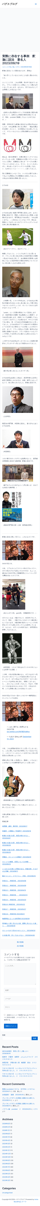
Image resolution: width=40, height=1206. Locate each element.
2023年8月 (6, 1164)
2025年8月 (6, 1134)
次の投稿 (20, 946)
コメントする (6, 67)
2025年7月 (6, 1137)
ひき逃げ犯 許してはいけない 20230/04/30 (18, 935)
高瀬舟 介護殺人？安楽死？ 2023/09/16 (16, 831)
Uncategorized (7, 1193)
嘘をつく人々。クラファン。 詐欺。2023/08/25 (19, 876)
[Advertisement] (20, 29)
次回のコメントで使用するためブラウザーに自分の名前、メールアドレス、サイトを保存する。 (19, 1017)
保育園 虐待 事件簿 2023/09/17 (14, 826)
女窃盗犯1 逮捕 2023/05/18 (12, 1095)
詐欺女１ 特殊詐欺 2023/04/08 (14, 881)
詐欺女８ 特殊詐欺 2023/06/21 (13, 914)
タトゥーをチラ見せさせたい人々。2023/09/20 (18, 930)
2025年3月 (6, 1144)
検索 (3, 1035)
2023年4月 (6, 1177)
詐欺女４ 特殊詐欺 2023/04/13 (14, 895)
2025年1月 (6, 1150)
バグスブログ (9, 3)
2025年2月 (6, 1147)
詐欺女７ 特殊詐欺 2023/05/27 (14, 909)
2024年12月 (6, 1154)
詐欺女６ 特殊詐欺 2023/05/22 (13, 904)
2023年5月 (6, 1174)
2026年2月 (6, 1127)
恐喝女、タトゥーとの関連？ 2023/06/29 (16, 857)
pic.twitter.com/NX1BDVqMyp (18, 732)
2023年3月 (6, 1180)
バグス (35, 1109)
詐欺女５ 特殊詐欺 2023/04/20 (14, 900)
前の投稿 (20, 942)
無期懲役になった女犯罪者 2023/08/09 (16, 919)
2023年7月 (6, 1167)
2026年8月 (6, 1124)
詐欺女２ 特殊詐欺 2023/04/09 (14, 885)
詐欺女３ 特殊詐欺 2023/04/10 (14, 890)
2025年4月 (6, 1140)
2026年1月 (6, 1130)
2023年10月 (6, 1157)
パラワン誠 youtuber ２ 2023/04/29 (16, 1109)
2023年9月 (6, 1160)
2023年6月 (6, 1170)
